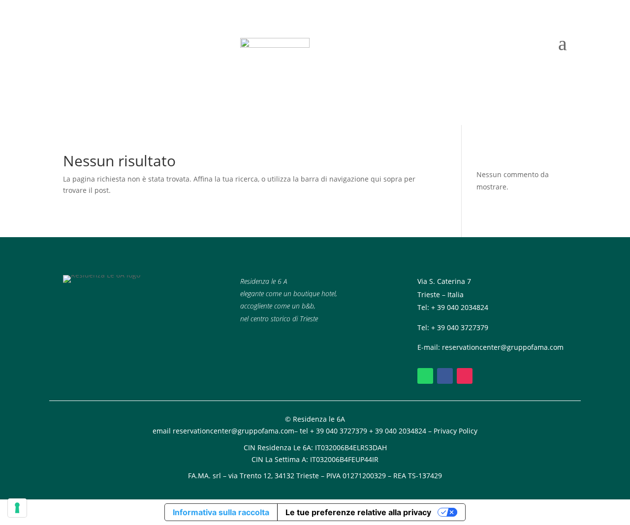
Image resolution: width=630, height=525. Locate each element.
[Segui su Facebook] (445, 376)
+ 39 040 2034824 (459, 307)
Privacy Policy (455, 430)
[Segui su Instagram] (464, 376)
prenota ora (100, 63)
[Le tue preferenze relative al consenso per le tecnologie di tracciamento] (17, 507)
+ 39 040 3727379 (459, 327)
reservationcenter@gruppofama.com (503, 347)
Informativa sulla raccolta (221, 512)
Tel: (424, 327)
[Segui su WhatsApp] (425, 376)
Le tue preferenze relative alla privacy (358, 512)
